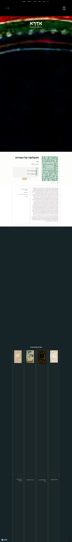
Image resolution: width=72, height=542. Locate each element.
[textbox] (45, 204)
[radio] (32, 170)
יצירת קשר (29, 1)
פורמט (37, 168)
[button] (6, 8)
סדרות (35, 1)
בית (47, 1)
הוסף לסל (24, 178)
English (24, 1)
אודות (44, 1)
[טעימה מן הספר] (57, 182)
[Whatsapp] (2, 540)
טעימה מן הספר (53, 182)
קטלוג (39, 1)
